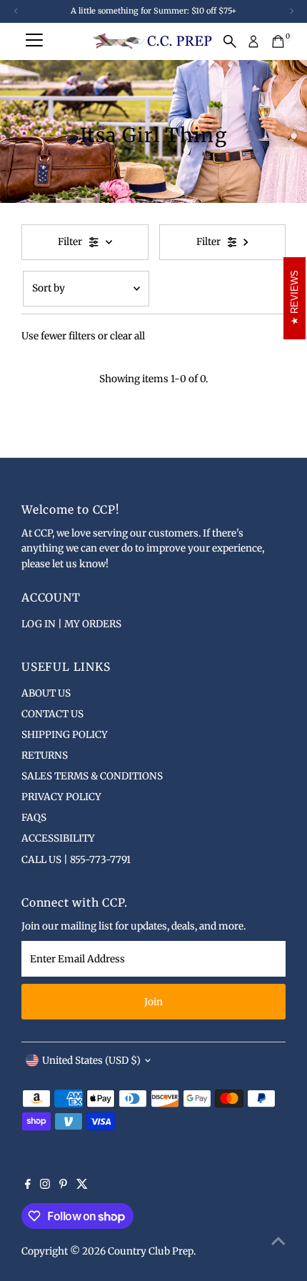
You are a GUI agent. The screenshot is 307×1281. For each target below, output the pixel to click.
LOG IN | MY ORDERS (71, 624)
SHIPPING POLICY (64, 735)
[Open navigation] (34, 41)
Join (153, 1002)
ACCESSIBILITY (58, 838)
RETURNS (44, 755)
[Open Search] (229, 41)
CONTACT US (52, 714)
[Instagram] (45, 1186)
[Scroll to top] (278, 1241)
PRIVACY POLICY (61, 797)
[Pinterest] (63, 1186)
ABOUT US (46, 693)
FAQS (33, 818)
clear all (127, 336)
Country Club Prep (150, 1251)
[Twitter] (82, 1186)
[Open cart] (278, 41)
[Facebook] (27, 1186)
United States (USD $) (91, 1061)
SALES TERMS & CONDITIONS (92, 776)
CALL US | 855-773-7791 (76, 860)
